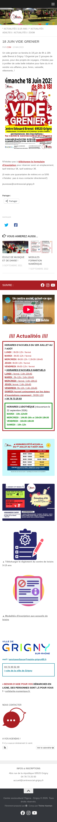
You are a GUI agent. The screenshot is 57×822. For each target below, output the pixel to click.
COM (9, 47)
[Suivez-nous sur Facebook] (42, 285)
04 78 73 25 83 (14, 398)
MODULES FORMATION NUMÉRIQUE (35, 260)
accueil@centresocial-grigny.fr (28, 780)
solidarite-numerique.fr (17, 691)
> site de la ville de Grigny (18, 670)
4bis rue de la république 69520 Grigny (28, 773)
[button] (5, 747)
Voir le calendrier (44, 747)
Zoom (32, 32)
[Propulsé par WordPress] (26, 806)
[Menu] (53, 4)
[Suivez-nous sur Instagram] (48, 285)
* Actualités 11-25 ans (14, 29)
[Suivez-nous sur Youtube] (53, 285)
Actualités (20, 32)
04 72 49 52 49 (11, 667)
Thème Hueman (45, 806)
